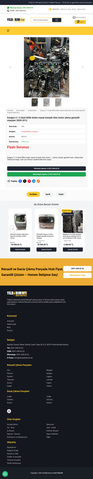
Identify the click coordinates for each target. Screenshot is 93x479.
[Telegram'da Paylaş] (33, 181)
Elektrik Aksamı (52, 431)
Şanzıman (50, 424)
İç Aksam (10, 431)
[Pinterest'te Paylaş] (29, 181)
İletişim (74, 9)
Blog (69, 9)
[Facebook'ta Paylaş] (20, 181)
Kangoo (35, 131)
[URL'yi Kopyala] (38, 181)
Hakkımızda (64, 9)
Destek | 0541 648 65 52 (18, 11)
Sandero (10, 400)
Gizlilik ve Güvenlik (14, 457)
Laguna (49, 376)
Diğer (48, 437)
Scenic (9, 383)
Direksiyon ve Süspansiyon (17, 437)
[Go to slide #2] (46, 102)
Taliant (49, 386)
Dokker (49, 403)
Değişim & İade (81, 9)
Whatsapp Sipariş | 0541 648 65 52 (21, 8)
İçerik (48, 194)
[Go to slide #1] (34, 102)
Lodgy (48, 396)
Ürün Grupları (20, 110)
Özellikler (33, 194)
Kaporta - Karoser (13, 434)
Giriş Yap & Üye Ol (81, 17)
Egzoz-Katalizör (52, 434)
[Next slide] (82, 67)
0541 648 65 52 (77, 269)
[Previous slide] (10, 67)
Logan (9, 396)
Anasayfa (10, 110)
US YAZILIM (59, 473)
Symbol (10, 376)
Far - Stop (10, 428)
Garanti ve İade (12, 454)
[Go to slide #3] (58, 102)
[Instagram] (9, 411)
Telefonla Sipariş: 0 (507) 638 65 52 (46, 168)
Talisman (10, 380)
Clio (8, 370)
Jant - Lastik (51, 428)
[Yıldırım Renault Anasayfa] (16, 20)
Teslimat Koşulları (14, 460)
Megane (49, 370)
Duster (9, 403)
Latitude (49, 380)
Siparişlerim (56, 9)
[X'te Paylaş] (24, 181)
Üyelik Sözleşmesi (14, 463)
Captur (48, 383)
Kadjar (9, 386)
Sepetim (82, 22)
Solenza (49, 400)
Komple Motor (32, 110)
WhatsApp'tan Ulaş (77, 275)
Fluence (10, 373)
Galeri (61, 194)
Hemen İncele (20, 249)
